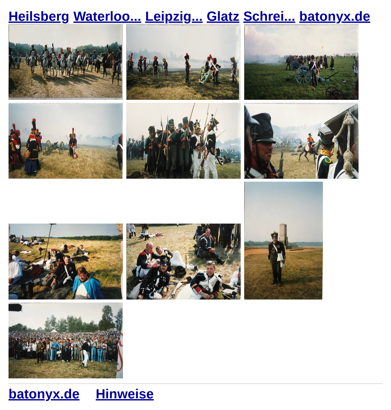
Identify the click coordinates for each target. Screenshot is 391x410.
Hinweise (125, 393)
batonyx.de (334, 16)
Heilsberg (39, 16)
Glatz (223, 16)
